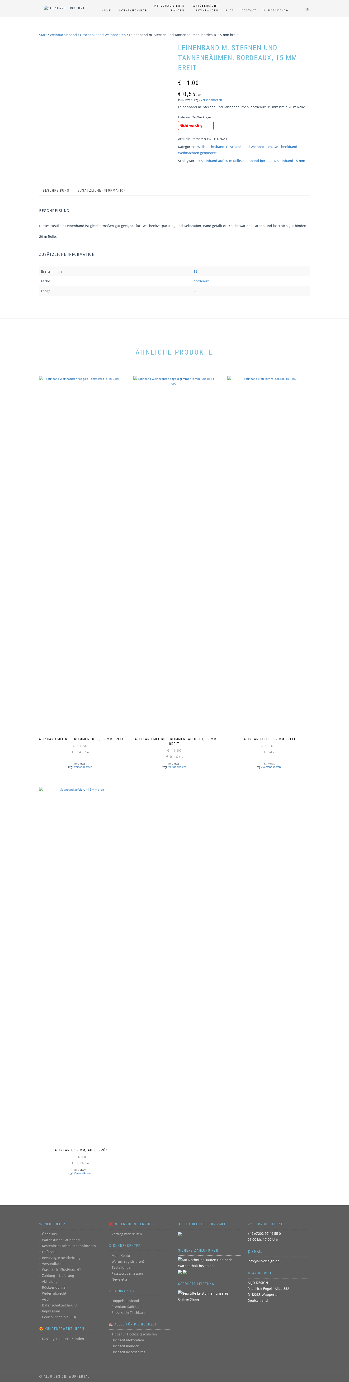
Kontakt (248, 10)
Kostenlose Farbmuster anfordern (69, 1246)
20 (195, 291)
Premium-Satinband (128, 1306)
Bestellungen (122, 1267)
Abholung (49, 1281)
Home (106, 10)
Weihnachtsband (63, 35)
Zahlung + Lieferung (58, 1275)
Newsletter (120, 1279)
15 (195, 271)
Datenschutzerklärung (59, 1305)
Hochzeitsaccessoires (128, 1352)
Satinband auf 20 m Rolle (221, 160)
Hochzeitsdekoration (128, 1340)
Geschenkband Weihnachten (103, 35)
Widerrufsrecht (54, 1293)
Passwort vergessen (127, 1273)
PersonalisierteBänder (169, 8)
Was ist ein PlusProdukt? (61, 1269)
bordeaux (201, 281)
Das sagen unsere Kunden (63, 1338)
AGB (45, 1299)
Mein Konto (121, 1255)
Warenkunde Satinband (61, 1240)
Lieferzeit (49, 1251)
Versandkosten (211, 100)
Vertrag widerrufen (127, 1234)
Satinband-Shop (132, 10)
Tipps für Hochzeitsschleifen (134, 1334)
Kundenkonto (276, 10)
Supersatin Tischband (129, 1312)
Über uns (49, 1234)
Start (43, 35)
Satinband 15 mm (291, 160)
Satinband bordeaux (259, 160)
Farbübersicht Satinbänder (205, 8)
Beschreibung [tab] (56, 190)
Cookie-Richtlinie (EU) (59, 1317)
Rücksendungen (55, 1287)
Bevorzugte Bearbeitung (61, 1257)
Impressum (51, 1311)
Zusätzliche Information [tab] (101, 190)
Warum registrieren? (128, 1261)
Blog (230, 10)
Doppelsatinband (125, 1300)
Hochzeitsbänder (125, 1346)
